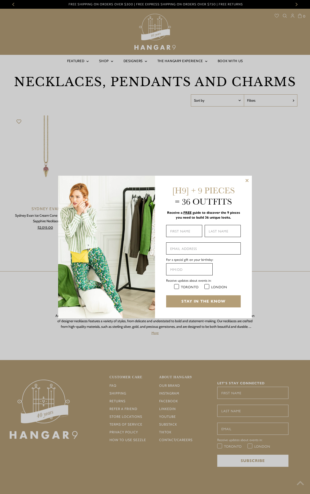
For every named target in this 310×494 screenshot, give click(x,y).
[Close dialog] (247, 180)
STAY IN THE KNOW (203, 301)
